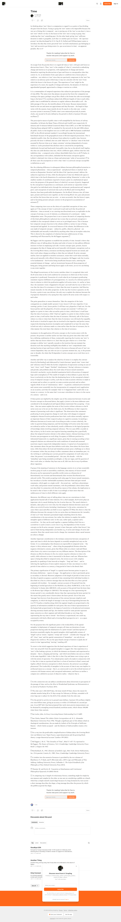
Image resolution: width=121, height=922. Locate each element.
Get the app (68, 914)
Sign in (116, 3)
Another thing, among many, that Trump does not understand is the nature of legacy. (52, 863)
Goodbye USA (36, 847)
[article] (60, 851)
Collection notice (72, 910)
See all (34, 885)
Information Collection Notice (60, 894)
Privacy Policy (73, 894)
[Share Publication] (100, 3)
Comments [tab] (34, 822)
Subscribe (107, 3)
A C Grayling (37, 15)
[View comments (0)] (38, 20)
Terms (65, 910)
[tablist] (38, 822)
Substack (52, 918)
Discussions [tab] (43, 843)
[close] (76, 866)
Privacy (61, 910)
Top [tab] (32, 843)
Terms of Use (68, 893)
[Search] (97, 3)
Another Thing (36, 860)
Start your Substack (56, 914)
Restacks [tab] (41, 822)
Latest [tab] (36, 843)
